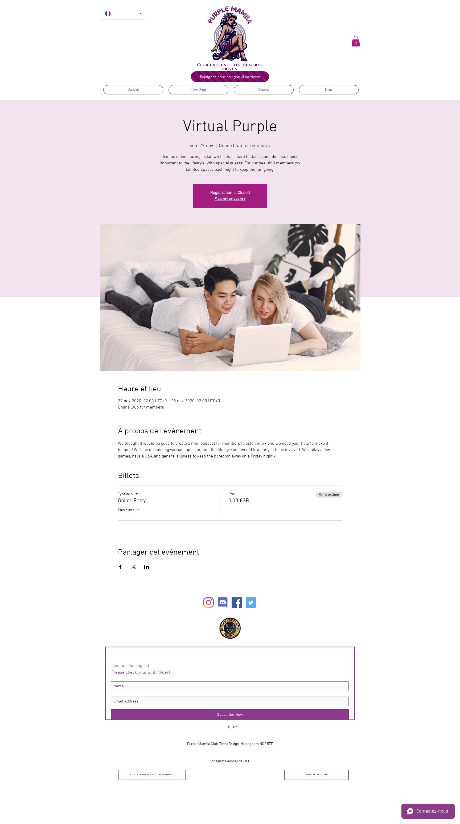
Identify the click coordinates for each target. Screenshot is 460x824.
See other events (230, 199)
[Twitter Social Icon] (251, 602)
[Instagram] (208, 602)
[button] (355, 41)
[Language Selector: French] (123, 13)
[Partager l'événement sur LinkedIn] (146, 567)
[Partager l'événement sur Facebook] (120, 567)
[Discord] (222, 602)
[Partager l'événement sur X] (133, 567)
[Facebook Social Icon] (237, 602)
